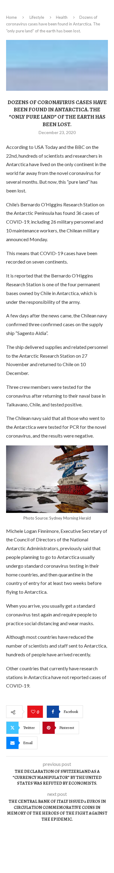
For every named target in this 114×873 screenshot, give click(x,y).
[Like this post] (34, 712)
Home (11, 17)
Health (61, 17)
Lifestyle (36, 17)
